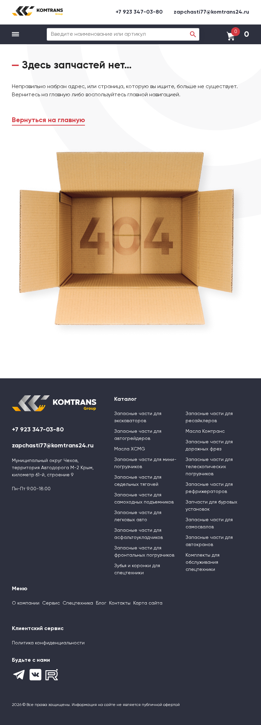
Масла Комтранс (205, 431)
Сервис (51, 603)
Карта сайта (147, 603)
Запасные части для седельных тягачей (137, 481)
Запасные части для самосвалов (209, 523)
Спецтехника (78, 603)
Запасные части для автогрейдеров (137, 435)
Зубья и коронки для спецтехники (137, 569)
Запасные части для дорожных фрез (209, 445)
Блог (101, 603)
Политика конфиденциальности (48, 643)
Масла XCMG (129, 449)
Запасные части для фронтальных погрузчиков (144, 552)
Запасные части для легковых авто (137, 516)
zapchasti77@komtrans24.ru (211, 12)
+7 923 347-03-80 (139, 12)
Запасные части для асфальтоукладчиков (138, 534)
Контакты (119, 603)
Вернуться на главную (48, 120)
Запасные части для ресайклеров (209, 417)
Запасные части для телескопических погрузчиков (209, 466)
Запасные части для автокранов (209, 541)
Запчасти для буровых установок (211, 506)
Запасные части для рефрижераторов (209, 488)
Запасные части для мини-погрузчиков (145, 463)
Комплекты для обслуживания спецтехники (203, 562)
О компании (25, 603)
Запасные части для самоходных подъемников (144, 499)
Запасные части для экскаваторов (137, 417)
